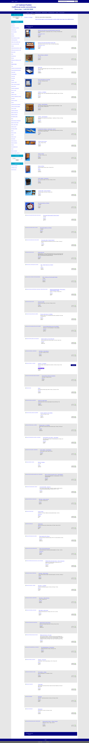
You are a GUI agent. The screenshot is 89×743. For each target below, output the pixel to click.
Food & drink (13, 72)
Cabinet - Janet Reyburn (42, 104)
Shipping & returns (44, 12)
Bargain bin (13, 25)
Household (13, 98)
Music (12, 118)
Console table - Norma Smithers (44, 190)
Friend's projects (13, 169)
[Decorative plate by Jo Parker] (31, 227)
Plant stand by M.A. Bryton (44, 536)
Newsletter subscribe (38, 12)
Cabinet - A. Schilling (42, 92)
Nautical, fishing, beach (14, 122)
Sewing (12, 134)
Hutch (39, 388)
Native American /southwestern (16, 120)
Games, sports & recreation (15, 84)
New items (13, 23)
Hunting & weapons (14, 100)
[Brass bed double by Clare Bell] (28, 86)
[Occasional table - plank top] (31, 486)
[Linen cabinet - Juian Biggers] (31, 449)
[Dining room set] (29, 252)
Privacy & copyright (14, 165)
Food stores (13, 76)
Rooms (12, 130)
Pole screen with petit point (44, 548)
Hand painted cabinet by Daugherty (48, 375)
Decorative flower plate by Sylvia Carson (51, 215)
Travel (12, 148)
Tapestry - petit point (42, 659)
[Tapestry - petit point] (30, 659)
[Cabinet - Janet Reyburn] (29, 123)
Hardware (12, 92)
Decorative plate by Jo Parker (46, 227)
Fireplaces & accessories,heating (16, 68)
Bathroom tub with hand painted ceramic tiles (46, 42)
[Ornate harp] (29, 523)
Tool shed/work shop (14, 146)
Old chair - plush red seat (44, 499)
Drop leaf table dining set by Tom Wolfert (51, 326)
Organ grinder (40, 511)
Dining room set (41, 252)
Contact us (32, 12)
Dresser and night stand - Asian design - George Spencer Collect (57, 290)
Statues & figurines (14, 142)
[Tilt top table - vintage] (30, 671)
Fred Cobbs (13, 78)
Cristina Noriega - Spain (41, 33)
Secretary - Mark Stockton (44, 598)
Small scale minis (14, 140)
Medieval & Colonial (14, 114)
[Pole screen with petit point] (31, 548)
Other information (61, 12)
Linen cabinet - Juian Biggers (45, 449)
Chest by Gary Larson (42, 141)
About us (28, 12)
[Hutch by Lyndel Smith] (30, 400)
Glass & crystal (13, 90)
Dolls (12, 62)
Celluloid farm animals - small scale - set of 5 (47, 129)
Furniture (12, 80)
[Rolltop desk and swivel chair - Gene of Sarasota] (34, 560)
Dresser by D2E (41, 301)
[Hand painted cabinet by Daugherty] (32, 375)
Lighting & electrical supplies (15, 106)
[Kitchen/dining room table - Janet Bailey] (32, 437)
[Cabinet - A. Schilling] (28, 98)
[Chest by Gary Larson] (30, 144)
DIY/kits (12, 58)
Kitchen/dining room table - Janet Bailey (50, 437)
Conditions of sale (14, 167)
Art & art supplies (14, 31)
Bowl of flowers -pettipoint (43, 55)
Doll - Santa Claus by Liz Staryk (47, 264)
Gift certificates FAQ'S (51, 12)
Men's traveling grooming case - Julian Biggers (54, 474)
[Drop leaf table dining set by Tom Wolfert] (33, 326)
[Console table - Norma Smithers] (30, 195)
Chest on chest (41, 153)
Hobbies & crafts (13, 94)
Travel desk (40, 684)
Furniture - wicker (14, 82)
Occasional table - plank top (45, 486)
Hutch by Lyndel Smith (42, 400)
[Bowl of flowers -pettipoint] (29, 61)
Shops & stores (13, 136)
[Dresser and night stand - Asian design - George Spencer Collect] (36, 289)
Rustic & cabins (13, 132)
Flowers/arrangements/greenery (16, 70)
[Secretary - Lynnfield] (30, 585)
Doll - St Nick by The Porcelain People (50, 277)
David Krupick (40, 514)
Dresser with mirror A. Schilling (46, 314)
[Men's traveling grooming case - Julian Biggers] (33, 474)
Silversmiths (13, 138)
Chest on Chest (41, 166)
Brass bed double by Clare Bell (44, 79)
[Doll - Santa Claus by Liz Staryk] (31, 264)
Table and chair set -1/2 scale (45, 635)
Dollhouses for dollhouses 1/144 (16, 60)
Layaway (57, 12)
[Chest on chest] (27, 160)
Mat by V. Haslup (41, 462)
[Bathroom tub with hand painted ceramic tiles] (30, 49)
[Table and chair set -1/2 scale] (31, 634)
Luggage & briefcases (14, 110)
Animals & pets (13, 29)
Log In (16, 1)
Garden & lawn (13, 86)
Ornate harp (40, 523)
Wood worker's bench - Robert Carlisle (50, 721)
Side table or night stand (43, 610)
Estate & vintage (29, 14)
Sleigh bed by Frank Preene (45, 622)
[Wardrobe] (28, 696)
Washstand (40, 709)
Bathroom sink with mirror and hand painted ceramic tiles (49, 30)
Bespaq (39, 168)
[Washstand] (28, 708)
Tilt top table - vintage (42, 672)
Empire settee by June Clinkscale (47, 338)
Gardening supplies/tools (15, 88)
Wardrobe (40, 696)
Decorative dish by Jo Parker (43, 203)
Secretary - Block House (43, 573)
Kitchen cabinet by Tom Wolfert (46, 412)
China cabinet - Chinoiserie (43, 178)
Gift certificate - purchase (15, 27)
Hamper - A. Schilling (42, 363)
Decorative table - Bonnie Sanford (47, 240)
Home (13, 1)
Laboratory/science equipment (15, 104)
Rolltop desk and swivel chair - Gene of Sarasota (54, 560)
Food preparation (13, 74)
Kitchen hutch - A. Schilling (44, 425)
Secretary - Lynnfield (42, 585)
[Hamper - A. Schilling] (30, 363)
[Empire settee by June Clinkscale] (32, 338)
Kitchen (12, 102)
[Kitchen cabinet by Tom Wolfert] (31, 412)
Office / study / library (14, 124)
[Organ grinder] (29, 511)
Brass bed (40, 67)
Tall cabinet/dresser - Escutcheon (47, 647)
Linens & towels (13, 108)
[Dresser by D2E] (29, 301)
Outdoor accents (13, 126)
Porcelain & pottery (14, 128)
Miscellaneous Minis (14, 116)
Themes (12, 144)
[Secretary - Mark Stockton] (31, 597)
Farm (12, 66)
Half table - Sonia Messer (44, 351)
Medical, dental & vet (14, 112)
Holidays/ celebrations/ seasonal (16, 96)
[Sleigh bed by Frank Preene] (31, 622)
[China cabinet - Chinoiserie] (28, 185)
